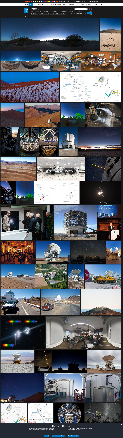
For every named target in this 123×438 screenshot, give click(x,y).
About (26, 4)
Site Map (83, 1)
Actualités (40, 4)
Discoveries (64, 4)
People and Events (64, 13)
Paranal (57, 13)
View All (32, 11)
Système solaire (34, 15)
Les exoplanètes (71, 11)
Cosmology (54, 11)
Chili (50, 11)
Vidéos (35, 4)
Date (91, 14)
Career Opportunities (98, 4)
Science (91, 1)
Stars (47, 15)
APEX (47, 11)
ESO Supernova (64, 11)
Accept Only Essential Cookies (58, 435)
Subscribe (76, 1)
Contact (79, 1)
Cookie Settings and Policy (73, 435)
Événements (71, 4)
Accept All (47, 435)
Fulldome (78, 11)
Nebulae (52, 13)
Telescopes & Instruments (55, 4)
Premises (71, 13)
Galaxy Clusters (34, 13)
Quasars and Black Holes (79, 13)
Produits (83, 4)
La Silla (48, 13)
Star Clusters (42, 15)
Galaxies (83, 11)
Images (30, 4)
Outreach (77, 4)
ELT (58, 11)
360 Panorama (38, 11)
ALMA (44, 11)
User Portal (96, 1)
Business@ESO (89, 4)
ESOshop (46, 4)
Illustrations (42, 13)
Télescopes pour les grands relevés (58, 15)
